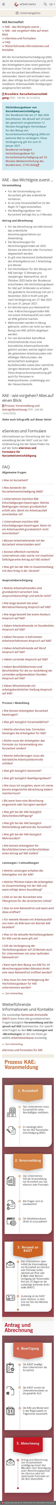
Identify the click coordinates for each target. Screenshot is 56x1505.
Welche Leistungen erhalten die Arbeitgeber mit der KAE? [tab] (22, 872)
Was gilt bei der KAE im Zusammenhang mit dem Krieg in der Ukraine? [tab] (27, 568)
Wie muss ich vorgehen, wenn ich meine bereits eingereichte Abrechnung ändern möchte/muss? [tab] (27, 789)
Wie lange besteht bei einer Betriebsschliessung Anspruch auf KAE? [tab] (26, 605)
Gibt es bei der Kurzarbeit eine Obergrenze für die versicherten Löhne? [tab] (27, 898)
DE (51, 4)
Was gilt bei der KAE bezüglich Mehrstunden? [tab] (21, 836)
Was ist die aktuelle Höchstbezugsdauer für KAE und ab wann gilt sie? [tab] (28, 936)
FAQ (7, 42)
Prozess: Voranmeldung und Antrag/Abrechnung (23, 409)
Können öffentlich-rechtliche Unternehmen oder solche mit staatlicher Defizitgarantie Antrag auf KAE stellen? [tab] (28, 555)
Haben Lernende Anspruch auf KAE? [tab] (25, 659)
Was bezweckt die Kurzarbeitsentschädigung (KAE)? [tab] (22, 489)
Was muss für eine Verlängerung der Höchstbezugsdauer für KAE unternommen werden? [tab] (25, 983)
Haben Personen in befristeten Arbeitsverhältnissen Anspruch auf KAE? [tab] (27, 638)
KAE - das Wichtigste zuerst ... (23, 26)
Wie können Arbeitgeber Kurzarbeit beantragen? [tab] (25, 712)
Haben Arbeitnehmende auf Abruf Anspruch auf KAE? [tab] (24, 650)
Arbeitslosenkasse (22, 1037)
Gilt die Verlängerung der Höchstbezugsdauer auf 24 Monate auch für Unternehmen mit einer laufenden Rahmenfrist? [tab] (27, 951)
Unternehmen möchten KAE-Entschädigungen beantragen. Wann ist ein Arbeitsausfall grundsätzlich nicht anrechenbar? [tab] (26, 527)
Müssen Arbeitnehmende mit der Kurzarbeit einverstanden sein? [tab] (23, 542)
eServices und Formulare (20, 38)
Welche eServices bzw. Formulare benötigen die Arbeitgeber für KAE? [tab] (24, 731)
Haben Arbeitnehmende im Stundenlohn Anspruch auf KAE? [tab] (28, 627)
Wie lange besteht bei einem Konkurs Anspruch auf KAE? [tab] (26, 616)
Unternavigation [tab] (30, 13)
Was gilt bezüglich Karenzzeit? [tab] (22, 770)
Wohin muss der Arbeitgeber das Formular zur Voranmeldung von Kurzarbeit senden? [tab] (23, 744)
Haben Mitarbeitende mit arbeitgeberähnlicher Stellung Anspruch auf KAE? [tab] (27, 689)
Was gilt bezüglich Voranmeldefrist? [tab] (26, 722)
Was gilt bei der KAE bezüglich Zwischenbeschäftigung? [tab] (21, 813)
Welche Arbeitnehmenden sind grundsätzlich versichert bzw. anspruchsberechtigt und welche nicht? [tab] (26, 591)
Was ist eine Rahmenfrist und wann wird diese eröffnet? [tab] (28, 910)
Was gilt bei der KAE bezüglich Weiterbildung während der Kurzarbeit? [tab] (26, 825)
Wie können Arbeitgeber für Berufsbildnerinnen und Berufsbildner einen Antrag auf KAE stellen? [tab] (25, 849)
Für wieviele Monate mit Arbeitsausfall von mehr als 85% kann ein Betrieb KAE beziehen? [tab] (27, 923)
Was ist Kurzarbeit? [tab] (15, 480)
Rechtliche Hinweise (46, 1502)
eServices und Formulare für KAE (22, 1050)
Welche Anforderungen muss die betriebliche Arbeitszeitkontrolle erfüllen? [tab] (23, 759)
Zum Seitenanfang (14, 993)
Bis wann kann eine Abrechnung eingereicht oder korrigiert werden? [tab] (24, 802)
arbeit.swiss (28, 4)
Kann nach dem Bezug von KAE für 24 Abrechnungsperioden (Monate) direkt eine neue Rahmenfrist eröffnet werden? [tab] (27, 968)
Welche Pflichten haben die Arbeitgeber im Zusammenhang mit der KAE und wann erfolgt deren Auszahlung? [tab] (27, 885)
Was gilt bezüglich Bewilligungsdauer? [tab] (27, 778)
